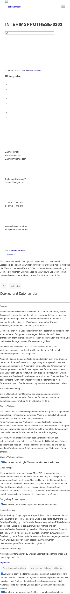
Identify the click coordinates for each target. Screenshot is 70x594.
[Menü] (63, 7)
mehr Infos (15, 286)
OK (4, 286)
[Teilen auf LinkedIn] (9, 98)
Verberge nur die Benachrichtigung (46, 568)
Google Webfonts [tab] (8, 406)
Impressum (5, 562)
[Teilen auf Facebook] (9, 80)
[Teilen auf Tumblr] (9, 103)
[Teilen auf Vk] (9, 107)
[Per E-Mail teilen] (9, 117)
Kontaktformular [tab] (7, 509)
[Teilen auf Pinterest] (9, 93)
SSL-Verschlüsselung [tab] (10, 388)
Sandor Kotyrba (34, 70)
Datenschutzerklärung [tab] (10, 548)
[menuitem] (63, 7)
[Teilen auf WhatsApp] (9, 89)
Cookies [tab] (4, 306)
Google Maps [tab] (6, 467)
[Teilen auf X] (9, 84)
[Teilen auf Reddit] (9, 112)
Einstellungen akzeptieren (14, 568)
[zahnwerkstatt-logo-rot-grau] (29, 6)
